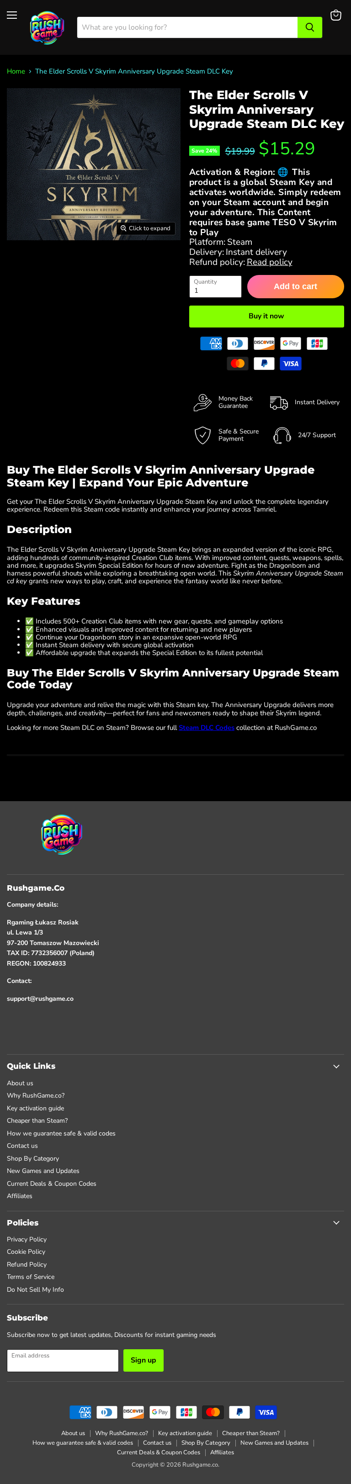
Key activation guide (35, 1108)
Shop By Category (33, 1158)
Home (16, 71)
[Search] (310, 27)
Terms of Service (30, 1277)
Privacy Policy (27, 1239)
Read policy (269, 262)
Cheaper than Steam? (37, 1120)
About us (20, 1083)
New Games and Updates (43, 1171)
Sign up (143, 1360)
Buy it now (266, 316)
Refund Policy (27, 1264)
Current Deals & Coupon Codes (51, 1183)
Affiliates (19, 1196)
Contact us (22, 1145)
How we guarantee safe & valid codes (61, 1133)
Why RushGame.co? (35, 1095)
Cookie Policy (26, 1251)
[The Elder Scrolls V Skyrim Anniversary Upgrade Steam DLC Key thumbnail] (22, 263)
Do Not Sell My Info (35, 1289)
